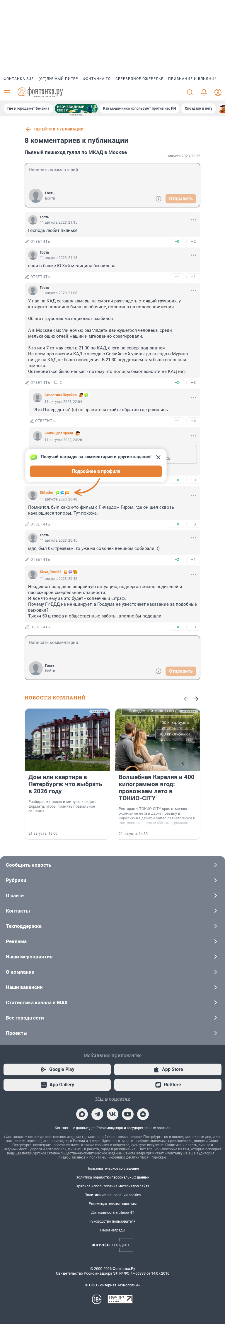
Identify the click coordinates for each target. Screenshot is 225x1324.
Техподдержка (24, 926)
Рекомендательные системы (113, 1204)
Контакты (18, 911)
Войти (50, 198)
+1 (177, 276)
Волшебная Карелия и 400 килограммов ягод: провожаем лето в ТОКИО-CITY (157, 788)
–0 (193, 480)
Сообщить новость (28, 865)
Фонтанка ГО (97, 79)
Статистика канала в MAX (37, 1002)
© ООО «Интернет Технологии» (112, 1285)
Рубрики (16, 880)
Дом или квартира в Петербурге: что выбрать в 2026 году (65, 784)
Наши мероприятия (29, 957)
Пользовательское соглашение (112, 1168)
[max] (82, 1114)
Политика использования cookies (112, 1195)
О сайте (15, 895)
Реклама (16, 941)
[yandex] (143, 1114)
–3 (193, 382)
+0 (177, 241)
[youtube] (128, 1114)
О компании (20, 972)
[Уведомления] (204, 92)
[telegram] (97, 1114)
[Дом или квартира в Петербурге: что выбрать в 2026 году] (67, 740)
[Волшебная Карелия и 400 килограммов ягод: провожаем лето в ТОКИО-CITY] (157, 740)
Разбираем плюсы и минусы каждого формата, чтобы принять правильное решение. (62, 806)
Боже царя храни (59, 433)
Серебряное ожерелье (139, 79)
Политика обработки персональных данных (112, 1177)
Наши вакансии (24, 987)
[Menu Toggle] (7, 92)
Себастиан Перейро (61, 395)
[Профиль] (218, 92)
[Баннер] (76, 108)
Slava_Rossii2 (50, 572)
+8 (177, 627)
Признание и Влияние (192, 79)
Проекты (17, 1033)
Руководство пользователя (112, 1221)
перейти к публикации (58, 129)
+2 (177, 382)
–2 (193, 241)
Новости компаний (55, 697)
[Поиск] (190, 92)
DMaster (46, 493)
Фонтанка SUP (19, 79)
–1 (193, 276)
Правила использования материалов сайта (112, 1186)
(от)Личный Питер (58, 79)
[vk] (112, 1114)
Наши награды (112, 1230)
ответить (40, 242)
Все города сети (25, 1018)
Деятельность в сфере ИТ (112, 1213)
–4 (193, 421)
